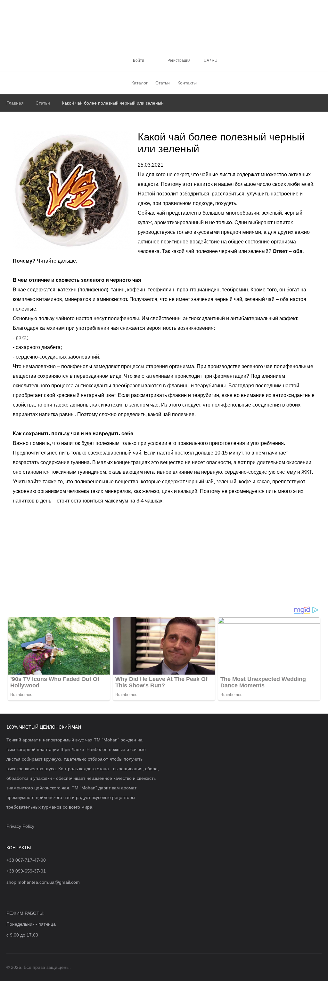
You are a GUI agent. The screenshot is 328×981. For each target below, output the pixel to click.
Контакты (187, 82)
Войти (138, 60)
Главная (15, 103)
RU (214, 60)
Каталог (139, 82)
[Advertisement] (164, 558)
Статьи (162, 82)
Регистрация (179, 60)
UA (207, 60)
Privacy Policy (20, 826)
